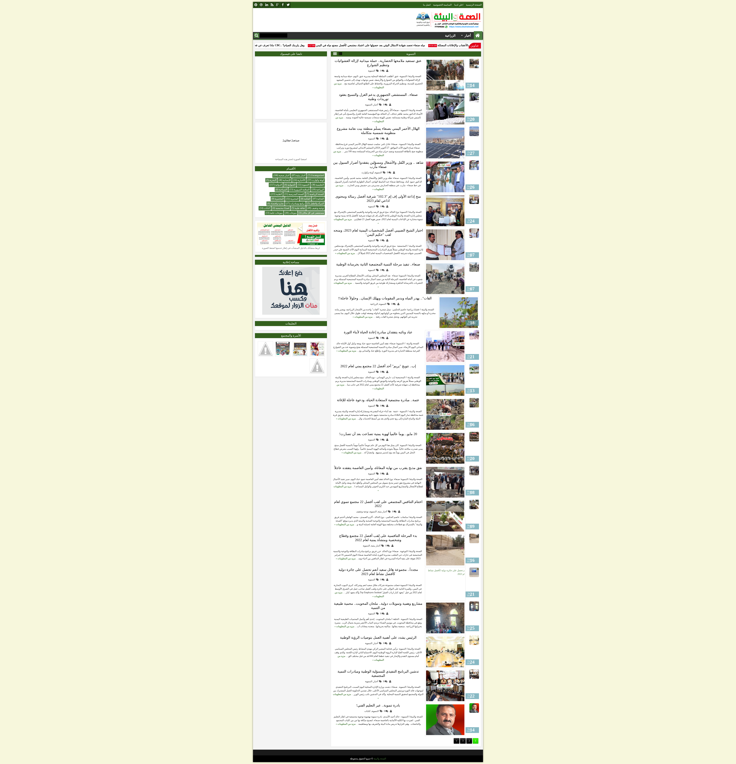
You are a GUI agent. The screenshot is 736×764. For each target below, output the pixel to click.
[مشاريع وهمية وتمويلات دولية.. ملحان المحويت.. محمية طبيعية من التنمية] (445, 618)
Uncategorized (317, 175)
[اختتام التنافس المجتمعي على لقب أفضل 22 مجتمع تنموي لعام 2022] (445, 516)
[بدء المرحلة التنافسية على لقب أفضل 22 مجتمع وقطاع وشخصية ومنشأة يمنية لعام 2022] (445, 550)
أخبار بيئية (382, 511)
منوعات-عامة (276, 213)
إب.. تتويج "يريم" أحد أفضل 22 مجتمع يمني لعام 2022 (378, 366)
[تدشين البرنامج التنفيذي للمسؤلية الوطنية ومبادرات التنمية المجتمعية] (445, 685)
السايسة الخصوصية (442, 4)
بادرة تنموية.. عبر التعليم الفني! (378, 705)
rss (271, 5)
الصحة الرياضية (317, 194)
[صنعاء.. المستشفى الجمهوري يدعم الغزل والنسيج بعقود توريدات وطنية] (445, 109)
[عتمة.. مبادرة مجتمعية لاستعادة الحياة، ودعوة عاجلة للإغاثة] (445, 414)
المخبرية (294, 198)
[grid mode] (335, 54)
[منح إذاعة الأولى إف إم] (445, 211)
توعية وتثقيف (362, 511)
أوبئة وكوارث (367, 172)
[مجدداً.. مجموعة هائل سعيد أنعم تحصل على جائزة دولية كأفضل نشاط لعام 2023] (445, 584)
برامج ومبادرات (297, 203)
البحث (256, 35)
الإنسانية (287, 180)
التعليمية (320, 184)
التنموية (371, 70)
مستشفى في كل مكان (313, 213)
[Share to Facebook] (451, 62)
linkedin (266, 5)
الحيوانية (291, 184)
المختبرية (279, 198)
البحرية (272, 180)
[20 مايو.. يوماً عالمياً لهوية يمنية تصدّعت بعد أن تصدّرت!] (445, 448)
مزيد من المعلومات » (345, 253)
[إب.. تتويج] (445, 380)
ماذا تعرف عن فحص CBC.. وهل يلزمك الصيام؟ (294, 45)
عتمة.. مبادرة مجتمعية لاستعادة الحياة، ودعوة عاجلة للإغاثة (378, 400)
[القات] (458, 312)
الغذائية (320, 198)
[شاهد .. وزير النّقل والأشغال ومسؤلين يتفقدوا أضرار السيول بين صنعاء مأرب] (445, 177)
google (277, 5)
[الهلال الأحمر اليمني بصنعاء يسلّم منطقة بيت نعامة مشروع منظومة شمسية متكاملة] (445, 143)
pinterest (255, 5)
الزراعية (374, 304)
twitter (288, 5)
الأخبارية (301, 180)
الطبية (279, 194)
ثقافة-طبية (300, 208)
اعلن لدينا (458, 4)
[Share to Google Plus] (443, 62)
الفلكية (307, 198)
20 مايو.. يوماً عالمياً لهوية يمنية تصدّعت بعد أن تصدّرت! (378, 434)
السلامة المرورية (302, 189)
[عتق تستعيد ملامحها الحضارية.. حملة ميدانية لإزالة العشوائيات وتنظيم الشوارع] (445, 75)
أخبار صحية (284, 175)
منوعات (293, 213)
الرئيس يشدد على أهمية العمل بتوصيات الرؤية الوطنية (378, 637)
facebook (282, 5)
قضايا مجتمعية (282, 208)
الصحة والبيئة (380, 758)
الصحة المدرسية (296, 194)
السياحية (283, 189)
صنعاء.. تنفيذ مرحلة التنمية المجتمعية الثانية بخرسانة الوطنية (378, 264)
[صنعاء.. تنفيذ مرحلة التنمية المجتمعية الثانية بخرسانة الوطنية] (445, 278)
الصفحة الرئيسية (474, 4)
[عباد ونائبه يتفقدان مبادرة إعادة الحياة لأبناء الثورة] (445, 346)
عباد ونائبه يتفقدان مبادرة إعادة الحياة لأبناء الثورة (378, 332)
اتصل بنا (426, 4)
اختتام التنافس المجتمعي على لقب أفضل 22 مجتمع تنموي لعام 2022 (378, 504)
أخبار (375, 104)
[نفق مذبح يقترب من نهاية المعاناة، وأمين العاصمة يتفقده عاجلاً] (445, 482)
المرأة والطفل (317, 203)
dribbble (261, 5)
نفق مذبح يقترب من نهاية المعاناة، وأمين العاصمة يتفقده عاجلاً (378, 468)
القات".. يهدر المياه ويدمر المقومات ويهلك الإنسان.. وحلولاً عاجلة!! (385, 298)
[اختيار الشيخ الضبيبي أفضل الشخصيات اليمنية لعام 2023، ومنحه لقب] (445, 244)
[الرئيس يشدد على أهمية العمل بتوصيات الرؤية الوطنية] (445, 652)
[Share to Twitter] (447, 62)
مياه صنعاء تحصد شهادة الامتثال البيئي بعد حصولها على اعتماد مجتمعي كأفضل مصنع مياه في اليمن (387, 45)
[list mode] (340, 54)
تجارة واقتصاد (277, 203)
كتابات (367, 711)
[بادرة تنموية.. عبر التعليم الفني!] (445, 719)
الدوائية (278, 184)
